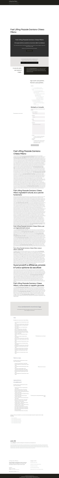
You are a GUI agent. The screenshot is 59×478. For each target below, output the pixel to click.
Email (33, 119)
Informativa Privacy (23, 476)
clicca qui (17, 471)
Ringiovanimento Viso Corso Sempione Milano (36, 469)
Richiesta (33, 122)
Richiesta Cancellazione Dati (29, 476)
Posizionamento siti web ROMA (29, 477)
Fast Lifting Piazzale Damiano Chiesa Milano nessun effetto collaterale (40, 98)
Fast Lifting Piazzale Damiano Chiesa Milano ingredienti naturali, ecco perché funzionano (39, 92)
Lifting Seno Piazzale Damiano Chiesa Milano (36, 445)
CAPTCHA (33, 138)
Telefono (33, 115)
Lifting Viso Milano (13, 1)
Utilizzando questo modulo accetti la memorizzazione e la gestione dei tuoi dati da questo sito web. (39, 141)
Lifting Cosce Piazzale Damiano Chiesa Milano (23, 445)
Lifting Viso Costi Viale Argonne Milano (35, 464)
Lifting (11, 442)
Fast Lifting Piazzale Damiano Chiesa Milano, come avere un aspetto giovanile (39, 103)
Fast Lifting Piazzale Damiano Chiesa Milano (16, 444)
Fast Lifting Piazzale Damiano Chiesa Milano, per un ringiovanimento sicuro (40, 95)
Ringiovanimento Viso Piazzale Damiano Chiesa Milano (27, 447)
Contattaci (29, 50)
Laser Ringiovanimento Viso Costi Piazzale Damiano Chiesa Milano (32, 444)
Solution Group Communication (36, 477)
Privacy (33, 135)
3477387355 (13, 468)
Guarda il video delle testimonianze (29, 62)
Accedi (37, 476)
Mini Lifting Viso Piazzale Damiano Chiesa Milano (39, 446)
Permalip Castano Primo (33, 462)
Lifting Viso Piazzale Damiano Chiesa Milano (26, 446)
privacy (42, 137)
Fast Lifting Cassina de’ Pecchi (34, 467)
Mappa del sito (34, 476)
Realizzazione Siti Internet (22, 477)
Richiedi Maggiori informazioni (15, 469)
